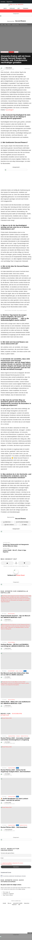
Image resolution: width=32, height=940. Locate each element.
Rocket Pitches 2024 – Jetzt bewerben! (14, 827)
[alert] (16, 876)
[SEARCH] (30, 11)
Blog (5, 8)
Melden (25, 524)
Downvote (24, 563)
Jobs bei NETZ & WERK (17, 903)
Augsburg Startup (11, 736)
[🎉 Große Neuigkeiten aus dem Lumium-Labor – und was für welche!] (16, 786)
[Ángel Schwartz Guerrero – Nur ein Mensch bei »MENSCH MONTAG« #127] (16, 603)
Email (2, 858)
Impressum (14, 904)
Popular (12, 8)
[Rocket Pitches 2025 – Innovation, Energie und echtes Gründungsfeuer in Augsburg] (16, 725)
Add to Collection (10, 524)
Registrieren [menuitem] (9, 1)
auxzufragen (9, 110)
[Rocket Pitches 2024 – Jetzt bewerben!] (16, 815)
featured (21, 671)
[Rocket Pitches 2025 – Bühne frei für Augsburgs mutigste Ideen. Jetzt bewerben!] (16, 756)
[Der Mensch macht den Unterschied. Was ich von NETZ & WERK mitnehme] (16, 660)
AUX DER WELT (11, 671)
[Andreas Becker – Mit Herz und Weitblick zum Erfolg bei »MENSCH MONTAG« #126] (16, 632)
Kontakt (4, 903)
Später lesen (7, 521)
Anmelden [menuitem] (3, 1)
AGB (19, 904)
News (25, 671)
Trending (25, 8)
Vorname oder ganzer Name (7, 853)
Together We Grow (24, 736)
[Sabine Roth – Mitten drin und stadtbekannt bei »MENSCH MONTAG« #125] (16, 689)
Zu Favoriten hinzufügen (23, 521)
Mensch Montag (11, 613)
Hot (19, 8)
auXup (17, 671)
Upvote (7, 563)
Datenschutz (26, 903)
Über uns (9, 903)
